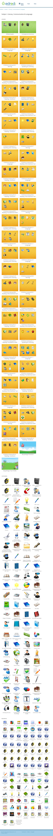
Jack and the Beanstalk (26, 732)
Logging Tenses (25, 796)
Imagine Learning (12, 776)
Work (22, 5)
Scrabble (11, 803)
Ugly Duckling (46, 725)
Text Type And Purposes (6, 609)
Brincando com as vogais (46, 732)
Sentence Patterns (6, 504)
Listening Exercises (6, 712)
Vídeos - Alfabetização (16, 485)
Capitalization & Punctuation (26, 703)
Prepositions (26, 504)
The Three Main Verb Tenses (46, 790)
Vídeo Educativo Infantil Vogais (39, 739)
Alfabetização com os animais (5, 747)
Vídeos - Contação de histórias (36, 486)
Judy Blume (36, 627)
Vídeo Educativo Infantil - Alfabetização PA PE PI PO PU (26, 740)
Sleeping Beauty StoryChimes (12, 825)
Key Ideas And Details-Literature (16, 580)
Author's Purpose (26, 656)
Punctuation (16, 504)
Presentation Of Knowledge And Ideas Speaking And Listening (6, 550)
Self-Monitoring (6, 656)
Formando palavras (19, 768)
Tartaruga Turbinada (39, 732)
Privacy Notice (4, 833)
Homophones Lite (19, 731)
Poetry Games (27, 539)
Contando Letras (5, 738)
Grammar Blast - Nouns (39, 797)
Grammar (17, 521)
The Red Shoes (39, 816)
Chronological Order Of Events (27, 531)
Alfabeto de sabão (12, 747)
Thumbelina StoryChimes (32, 817)
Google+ (33, 832)
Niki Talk (5, 816)
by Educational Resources (10, 5)
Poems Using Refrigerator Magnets (16, 540)
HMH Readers (5, 803)
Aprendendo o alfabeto (39, 768)
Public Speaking (37, 513)
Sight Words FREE (40, 725)
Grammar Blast (46, 796)
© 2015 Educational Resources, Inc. (8, 832)
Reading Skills (6, 599)
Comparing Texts (16, 648)
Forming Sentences (46, 777)
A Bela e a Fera (46, 753)
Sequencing (26, 638)
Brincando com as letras (33, 768)
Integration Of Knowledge (17, 628)
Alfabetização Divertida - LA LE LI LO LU (32, 739)
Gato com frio (46, 761)
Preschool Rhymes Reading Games (19, 726)
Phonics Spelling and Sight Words (26, 726)
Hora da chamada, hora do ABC (12, 768)
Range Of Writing (16, 599)
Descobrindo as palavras (25, 768)
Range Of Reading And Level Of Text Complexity (26, 629)
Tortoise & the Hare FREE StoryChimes (25, 817)
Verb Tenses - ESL (33, 796)
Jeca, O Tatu (12, 761)
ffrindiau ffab (39, 810)
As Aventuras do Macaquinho (32, 747)
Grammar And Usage (6, 683)
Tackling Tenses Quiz (12, 797)
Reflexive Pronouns (12, 784)
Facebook (24, 832)
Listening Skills (27, 665)
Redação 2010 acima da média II (5, 777)
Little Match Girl (12, 731)
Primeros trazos (26, 494)
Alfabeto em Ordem (12, 739)
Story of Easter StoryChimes (46, 817)
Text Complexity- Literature (26, 570)
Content (6, 9)
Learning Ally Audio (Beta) (32, 726)
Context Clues (37, 648)
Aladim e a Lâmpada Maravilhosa (26, 754)
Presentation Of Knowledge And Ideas (26, 590)
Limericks (7, 539)
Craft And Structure (27, 608)
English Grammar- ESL (5, 797)
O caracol (32, 761)
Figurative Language (16, 675)
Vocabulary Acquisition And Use (26, 580)
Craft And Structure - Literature (6, 580)
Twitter (28, 832)
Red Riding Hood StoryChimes (5, 732)
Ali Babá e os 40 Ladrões (32, 754)
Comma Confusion (19, 783)
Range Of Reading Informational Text (27, 561)
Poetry (36, 539)
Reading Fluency (36, 521)
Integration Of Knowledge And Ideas (16, 619)
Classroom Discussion (6, 521)
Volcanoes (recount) (19, 777)
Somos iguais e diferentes (46, 739)
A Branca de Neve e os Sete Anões (40, 754)
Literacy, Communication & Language (17, 9)
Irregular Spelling (26, 648)
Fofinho (19, 761)
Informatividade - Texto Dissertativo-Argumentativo (46, 769)
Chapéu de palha (39, 761)
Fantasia (5, 768)
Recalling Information (16, 589)
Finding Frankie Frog (39, 804)
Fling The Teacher (39, 789)
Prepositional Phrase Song (19, 790)
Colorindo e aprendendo (26, 747)
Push (28, 3)
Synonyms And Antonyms (17, 684)
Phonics (6, 530)
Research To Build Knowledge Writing (27, 550)
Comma (32, 783)
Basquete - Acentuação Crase (33, 777)
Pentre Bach (46, 803)
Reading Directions (6, 589)
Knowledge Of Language (37, 580)
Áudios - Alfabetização (6, 485)
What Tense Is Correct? (18, 797)
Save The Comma (26, 783)
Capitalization (37, 675)
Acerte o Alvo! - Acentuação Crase (26, 777)
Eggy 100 (32, 803)
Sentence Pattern (40, 776)
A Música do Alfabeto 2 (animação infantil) (19, 739)
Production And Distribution (37, 599)
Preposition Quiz (33, 789)
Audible (12, 816)
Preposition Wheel (26, 789)
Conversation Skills (6, 675)
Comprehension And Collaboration (16, 550)
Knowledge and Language (16, 694)
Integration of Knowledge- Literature (36, 570)
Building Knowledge (27, 599)
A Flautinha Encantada (46, 747)
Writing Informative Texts (7, 561)
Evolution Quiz (7, 513)
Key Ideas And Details (36, 618)
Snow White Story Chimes (5, 825)
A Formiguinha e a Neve (5, 754)
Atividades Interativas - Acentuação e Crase (37, 495)
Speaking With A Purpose (36, 666)
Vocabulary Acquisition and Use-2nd (6, 703)
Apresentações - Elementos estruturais (16, 495)
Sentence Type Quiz (5, 784)
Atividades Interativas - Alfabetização (26, 486)
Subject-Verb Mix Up (12, 790)
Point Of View (16, 665)
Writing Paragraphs (27, 683)
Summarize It (37, 530)
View (35, 3)
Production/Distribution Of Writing (37, 550)
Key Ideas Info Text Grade (17, 570)
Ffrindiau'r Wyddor (5, 810)
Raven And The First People (16, 639)
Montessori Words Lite (26, 804)
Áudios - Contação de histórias (6, 495)
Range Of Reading (16, 608)
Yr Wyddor (12, 810)
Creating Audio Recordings (17, 713)
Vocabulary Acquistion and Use (6, 694)
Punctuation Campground (39, 784)
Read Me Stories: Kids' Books (26, 810)
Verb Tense (36, 504)
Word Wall (5, 725)
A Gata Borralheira (39, 747)
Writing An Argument (16, 560)
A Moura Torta (18, 753)
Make (22, 3)
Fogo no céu (26, 761)
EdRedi (1, 9)
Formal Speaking (16, 513)
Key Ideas (37, 608)
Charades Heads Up (19, 817)
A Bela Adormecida (5, 762)
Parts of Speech (6, 627)
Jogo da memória (19, 747)
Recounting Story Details (26, 713)
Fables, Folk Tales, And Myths (6, 639)
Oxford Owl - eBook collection (33, 732)
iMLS (46, 810)
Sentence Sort (46, 783)
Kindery (32, 810)
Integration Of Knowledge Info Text (36, 561)
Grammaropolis (12, 725)
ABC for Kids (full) (19, 803)
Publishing (37, 656)
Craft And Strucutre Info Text (7, 570)
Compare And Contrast (37, 638)
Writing (26, 521)
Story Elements (16, 530)
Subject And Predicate (36, 683)
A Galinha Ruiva (12, 753)
